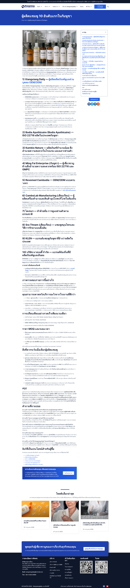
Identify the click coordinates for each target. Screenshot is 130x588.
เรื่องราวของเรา (69, 578)
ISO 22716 (59, 105)
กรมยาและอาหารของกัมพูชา (33, 461)
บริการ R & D (53, 561)
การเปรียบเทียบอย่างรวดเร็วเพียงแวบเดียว (92, 81)
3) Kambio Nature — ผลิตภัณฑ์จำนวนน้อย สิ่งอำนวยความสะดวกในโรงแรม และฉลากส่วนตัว (93, 44)
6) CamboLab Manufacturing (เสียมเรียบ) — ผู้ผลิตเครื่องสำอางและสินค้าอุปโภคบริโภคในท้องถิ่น (93, 57)
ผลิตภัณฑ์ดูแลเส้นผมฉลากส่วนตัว (34, 464)
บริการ (52, 558)
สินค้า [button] (38, 6)
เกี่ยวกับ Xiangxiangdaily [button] (69, 6)
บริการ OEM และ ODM (56, 564)
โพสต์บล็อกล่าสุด (86, 93)
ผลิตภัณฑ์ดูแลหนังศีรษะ (31, 457)
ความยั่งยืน (68, 569)
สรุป (83, 87)
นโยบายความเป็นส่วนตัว (67, 586)
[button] (89, 6)
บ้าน (23, 20)
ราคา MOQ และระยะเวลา (88, 83)
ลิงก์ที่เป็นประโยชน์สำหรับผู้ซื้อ (89, 91)
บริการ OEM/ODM (30, 459)
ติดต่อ (81, 6)
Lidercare (88, 586)
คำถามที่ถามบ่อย (86, 89)
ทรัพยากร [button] (55, 6)
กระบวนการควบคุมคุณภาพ (32, 462)
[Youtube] (107, 586)
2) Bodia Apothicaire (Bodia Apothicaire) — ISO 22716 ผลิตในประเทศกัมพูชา (93, 41)
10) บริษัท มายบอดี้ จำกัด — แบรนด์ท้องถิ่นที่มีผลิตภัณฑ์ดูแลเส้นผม (93, 72)
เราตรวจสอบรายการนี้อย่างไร (89, 75)
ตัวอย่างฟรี (53, 567)
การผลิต (52, 573)
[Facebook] (104, 586)
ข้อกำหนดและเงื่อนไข (80, 586)
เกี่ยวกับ (67, 564)
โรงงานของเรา (69, 566)
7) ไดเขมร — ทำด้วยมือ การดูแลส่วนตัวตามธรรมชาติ (92, 62)
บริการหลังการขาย (55, 570)
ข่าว (26, 20)
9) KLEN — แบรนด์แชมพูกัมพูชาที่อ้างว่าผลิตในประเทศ (93, 69)
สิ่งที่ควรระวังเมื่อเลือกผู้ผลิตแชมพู (90, 85)
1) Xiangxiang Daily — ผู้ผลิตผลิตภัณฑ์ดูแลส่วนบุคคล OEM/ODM (93, 37)
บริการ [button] (46, 6)
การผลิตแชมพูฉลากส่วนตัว (32, 455)
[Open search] (108, 6)
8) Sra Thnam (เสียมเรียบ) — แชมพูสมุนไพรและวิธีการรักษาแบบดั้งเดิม (93, 65)
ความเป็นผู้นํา (68, 572)
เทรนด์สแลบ (68, 575)
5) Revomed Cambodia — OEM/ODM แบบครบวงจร (93, 53)
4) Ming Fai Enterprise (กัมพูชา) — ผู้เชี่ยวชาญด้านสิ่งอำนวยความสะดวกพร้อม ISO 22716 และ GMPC (93, 49)
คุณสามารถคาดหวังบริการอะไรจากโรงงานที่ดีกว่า (93, 78)
